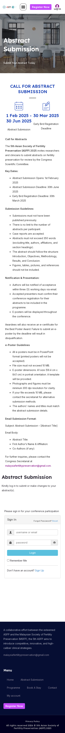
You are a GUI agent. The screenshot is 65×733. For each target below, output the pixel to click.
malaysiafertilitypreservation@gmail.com (28, 465)
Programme (13, 687)
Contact (52, 687)
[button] (23, 7)
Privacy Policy (32, 721)
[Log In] (57, 6)
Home (10, 679)
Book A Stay (34, 687)
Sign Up (39, 570)
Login (32, 552)
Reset (55, 521)
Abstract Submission (32, 679)
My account (13, 695)
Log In (57, 9)
